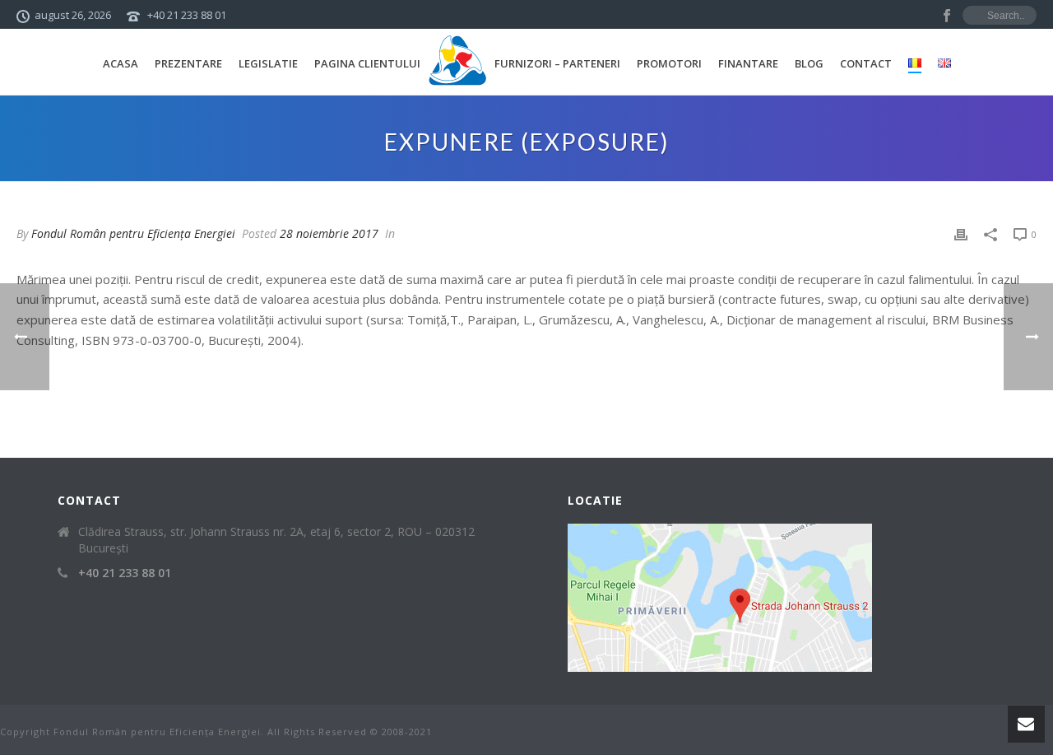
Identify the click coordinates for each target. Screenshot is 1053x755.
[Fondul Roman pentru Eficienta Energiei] (457, 62)
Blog (809, 63)
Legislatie (268, 63)
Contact (866, 63)
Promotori (669, 63)
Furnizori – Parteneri (557, 63)
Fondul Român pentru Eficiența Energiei (133, 233)
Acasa (120, 63)
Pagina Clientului (367, 63)
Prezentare (188, 63)
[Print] (960, 233)
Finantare (748, 63)
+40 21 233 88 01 (186, 14)
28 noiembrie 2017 (329, 233)
